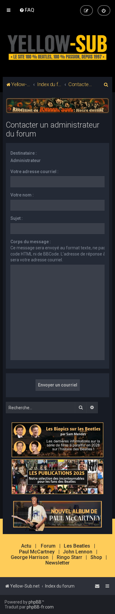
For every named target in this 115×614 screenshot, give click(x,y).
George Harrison (29, 557)
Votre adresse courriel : (34, 171)
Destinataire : (23, 153)
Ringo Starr (69, 557)
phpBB (35, 602)
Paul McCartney (37, 552)
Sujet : (16, 218)
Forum (48, 546)
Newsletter (57, 563)
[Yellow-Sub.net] (57, 46)
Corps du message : (30, 241)
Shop (96, 557)
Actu (26, 546)
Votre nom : (22, 194)
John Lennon (77, 552)
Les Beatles (77, 546)
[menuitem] (27, 9)
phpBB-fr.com (40, 606)
